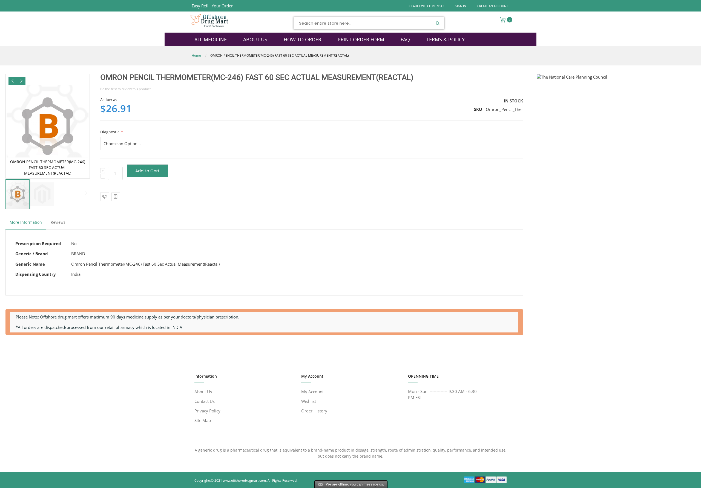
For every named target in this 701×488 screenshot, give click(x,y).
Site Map (202, 420)
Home (196, 55)
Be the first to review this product (125, 89)
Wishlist (308, 401)
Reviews (58, 222)
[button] (12, 81)
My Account (312, 391)
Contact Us (204, 401)
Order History (314, 411)
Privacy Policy (207, 411)
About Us (203, 391)
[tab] (25, 223)
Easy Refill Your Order (212, 5)
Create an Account (492, 5)
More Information (26, 222)
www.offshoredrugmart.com (244, 480)
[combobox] (369, 23)
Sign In (460, 5)
